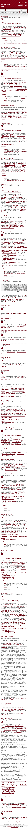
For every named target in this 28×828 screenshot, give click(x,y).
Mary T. (16, 205)
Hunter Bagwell (16, 821)
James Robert (8, 787)
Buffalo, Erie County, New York (16, 201)
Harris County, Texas (16, 565)
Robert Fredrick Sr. (10, 262)
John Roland (8, 499)
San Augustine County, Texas (13, 464)
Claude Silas (13, 297)
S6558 (5, 149)
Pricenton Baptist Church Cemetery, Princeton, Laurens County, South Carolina (14, 90)
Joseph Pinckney (9, 255)
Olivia (14, 52)
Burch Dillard (18, 391)
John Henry (8, 258)
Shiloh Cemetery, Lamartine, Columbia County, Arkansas (13, 699)
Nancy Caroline (14, 243)
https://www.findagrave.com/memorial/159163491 (15, 273)
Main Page (3, 10)
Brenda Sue (19, 563)
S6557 (5, 40)
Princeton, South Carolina (12, 195)
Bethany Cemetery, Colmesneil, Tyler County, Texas (13, 493)
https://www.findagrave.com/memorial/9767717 (14, 98)
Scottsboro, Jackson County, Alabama (14, 393)
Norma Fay (17, 562)
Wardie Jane (18, 410)
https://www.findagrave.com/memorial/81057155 (15, 43)
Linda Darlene (19, 615)
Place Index (23, 10)
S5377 (5, 275)
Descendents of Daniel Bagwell (12, 23)
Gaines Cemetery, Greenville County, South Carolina (13, 247)
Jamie (16, 442)
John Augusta (15, 485)
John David (7, 575)
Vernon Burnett (11, 524)
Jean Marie (19, 806)
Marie (8, 202)
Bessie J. (10, 165)
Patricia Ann (8, 793)
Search (15, 10)
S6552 (5, 100)
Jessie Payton (8, 632)
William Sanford (9, 253)
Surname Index (9, 10)
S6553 (5, 271)
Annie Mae (22, 606)
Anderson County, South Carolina (14, 163)
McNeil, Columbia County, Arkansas (12, 642)
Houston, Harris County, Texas (13, 522)
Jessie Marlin (15, 489)
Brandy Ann (8, 577)
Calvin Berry (17, 709)
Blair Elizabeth (8, 578)
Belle (17, 467)
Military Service (8, 12)
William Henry (20, 27)
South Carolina (9, 134)
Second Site (15, 826)
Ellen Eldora (7, 710)
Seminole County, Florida (18, 208)
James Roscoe (7, 31)
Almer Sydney (10, 730)
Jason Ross (8, 631)
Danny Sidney (8, 791)
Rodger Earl (20, 728)
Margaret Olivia (6, 327)
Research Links (23, 12)
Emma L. (21, 111)
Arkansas (4, 647)
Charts (19, 10)
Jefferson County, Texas (7, 611)
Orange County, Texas (11, 470)
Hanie (7, 29)
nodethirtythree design (14, 827)
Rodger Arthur (8, 790)
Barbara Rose (8, 422)
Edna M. (18, 644)
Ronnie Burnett (9, 501)
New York (23, 295)
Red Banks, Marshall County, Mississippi (13, 444)
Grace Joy (15, 804)
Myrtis (5, 487)
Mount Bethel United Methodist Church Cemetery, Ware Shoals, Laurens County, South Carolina (12, 227)
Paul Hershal (11, 409)
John (11, 313)
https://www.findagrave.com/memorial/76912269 (15, 151)
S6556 (5, 96)
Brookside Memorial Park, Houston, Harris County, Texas (12, 533)
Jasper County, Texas (11, 604)
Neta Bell (10, 466)
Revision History (15, 12)
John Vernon (8, 539)
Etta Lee (5, 392)
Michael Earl (8, 789)
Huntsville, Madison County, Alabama (13, 395)
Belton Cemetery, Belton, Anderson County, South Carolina (11, 35)
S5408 (5, 508)
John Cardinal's (9, 826)
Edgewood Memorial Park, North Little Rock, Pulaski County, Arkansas (13, 781)
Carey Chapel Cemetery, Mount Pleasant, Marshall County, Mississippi (13, 416)
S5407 (5, 587)
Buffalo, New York (10, 302)
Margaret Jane (9, 83)
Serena (16, 452)
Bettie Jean (10, 643)
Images (2, 12)
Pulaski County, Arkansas (18, 807)
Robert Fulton (8, 454)
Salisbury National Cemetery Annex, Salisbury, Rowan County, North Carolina (13, 625)
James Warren (16, 86)
